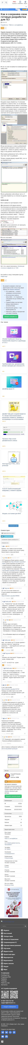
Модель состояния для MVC (11, 513)
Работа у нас (5, 983)
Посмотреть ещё (13, 525)
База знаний (8, 933)
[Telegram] (2, 1032)
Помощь (4, 981)
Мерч (5, 969)
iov (5, 546)
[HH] (10, 1032)
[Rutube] (6, 1037)
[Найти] (25, 926)
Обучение (7, 948)
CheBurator (8, 601)
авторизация (13, 748)
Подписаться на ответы (8, 533)
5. (3, 668)
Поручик (6, 588)
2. (2, 588)
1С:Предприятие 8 (9, 853)
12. (3, 737)
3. (2, 640)
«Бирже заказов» (14, 289)
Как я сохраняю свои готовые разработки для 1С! (14, 17)
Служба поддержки (10, 988)
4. (2, 653)
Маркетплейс (8, 951)
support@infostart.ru (8, 1003)
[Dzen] (14, 1032)
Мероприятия (8, 957)
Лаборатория (8, 936)
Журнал (6, 930)
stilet (5, 685)
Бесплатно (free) (9, 885)
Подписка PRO (6, 977)
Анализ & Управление (11, 939)
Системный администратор (12, 843)
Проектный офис (9, 954)
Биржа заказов (9, 963)
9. (2, 700)
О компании (5, 973)
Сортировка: (10, 539)
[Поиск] (6, 2)
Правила (4, 979)
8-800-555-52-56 (7, 1001)
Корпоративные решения (12, 945)
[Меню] (2, 2)
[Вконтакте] (6, 1032)
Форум (6, 966)
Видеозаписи (8, 960)
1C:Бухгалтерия (9, 858)
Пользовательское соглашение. (10, 1018)
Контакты (4, 985)
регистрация (5, 748)
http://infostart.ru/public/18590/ (10, 596)
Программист (8, 844)
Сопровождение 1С (10, 942)
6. (2, 685)
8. (2, 601)
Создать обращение (10, 1006)
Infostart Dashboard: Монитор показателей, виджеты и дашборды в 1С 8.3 (14, 340)
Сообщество (5, 975)
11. (2, 718)
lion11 (5, 718)
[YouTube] (2, 1037)
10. (4, 620)
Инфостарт (4, 276)
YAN (6, 558)
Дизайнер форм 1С (8, 389)
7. (2, 558)
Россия (7, 867)
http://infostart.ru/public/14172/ (10, 689)
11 (3, 739)
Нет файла (7, 849)
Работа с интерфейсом (11, 838)
